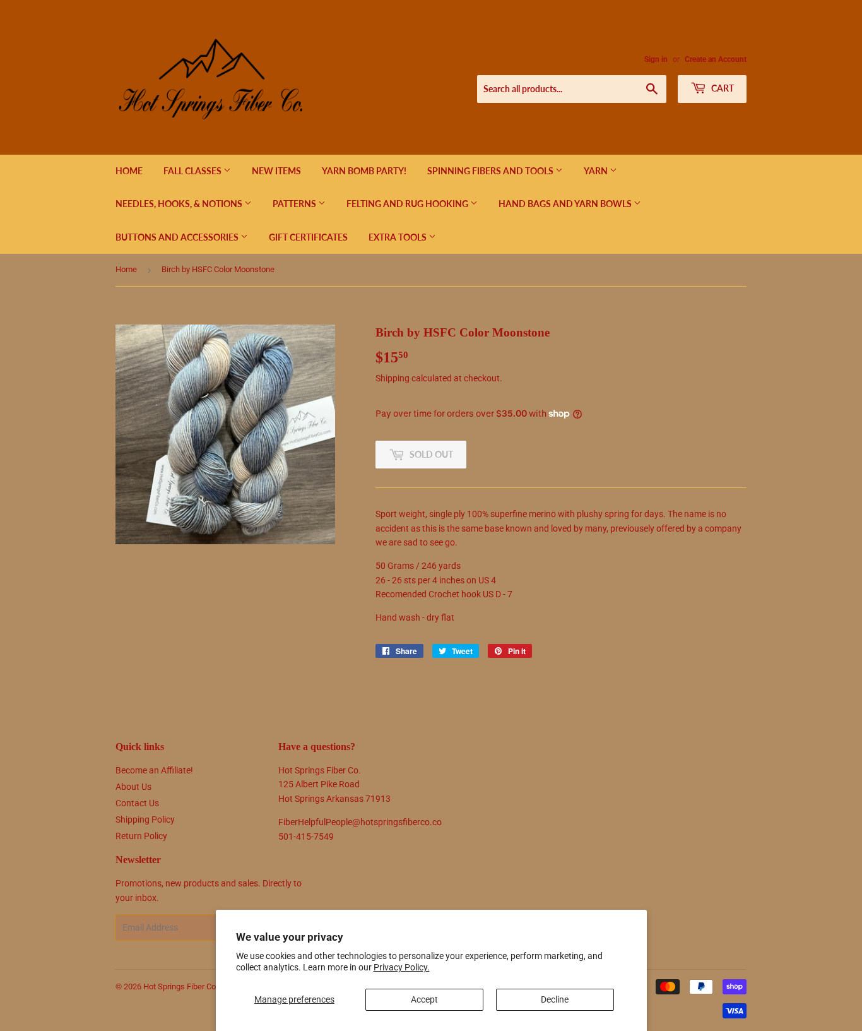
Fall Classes (193, 170)
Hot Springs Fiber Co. (180, 986)
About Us (133, 787)
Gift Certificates (308, 237)
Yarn (597, 170)
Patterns (295, 203)
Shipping (392, 378)
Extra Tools (398, 237)
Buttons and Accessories (177, 237)
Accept (424, 999)
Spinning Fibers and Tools (491, 170)
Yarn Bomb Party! (364, 170)
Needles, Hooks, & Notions (179, 203)
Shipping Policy (145, 819)
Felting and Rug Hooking (408, 203)
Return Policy (141, 836)
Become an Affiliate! (154, 770)
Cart (721, 88)
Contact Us (137, 803)
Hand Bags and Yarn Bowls (566, 203)
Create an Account (716, 59)
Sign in (656, 59)
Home (129, 170)
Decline (555, 999)
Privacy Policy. (402, 967)
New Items (276, 170)
